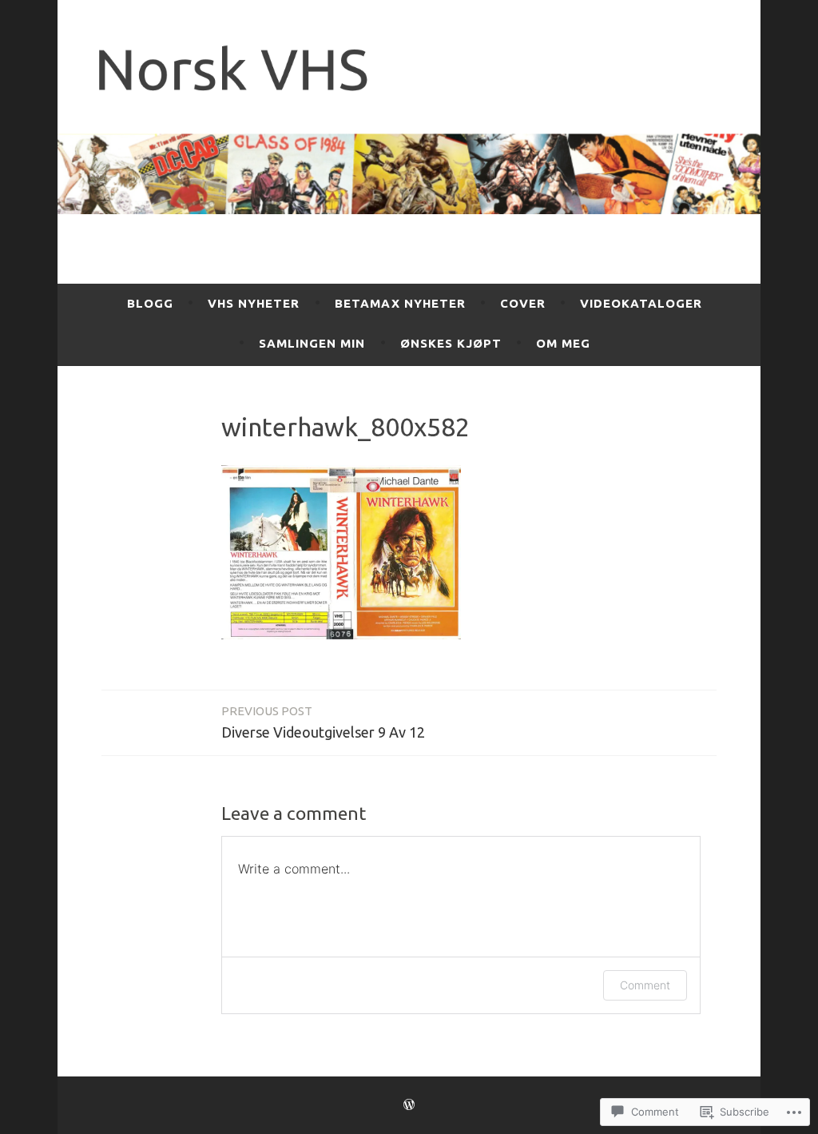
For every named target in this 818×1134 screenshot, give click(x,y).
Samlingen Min (312, 343)
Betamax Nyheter (400, 303)
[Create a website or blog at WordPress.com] (409, 1105)
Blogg (150, 303)
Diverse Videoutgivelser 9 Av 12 (323, 722)
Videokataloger (641, 303)
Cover (523, 303)
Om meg (563, 343)
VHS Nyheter (254, 303)
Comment (645, 985)
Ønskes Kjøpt (451, 343)
